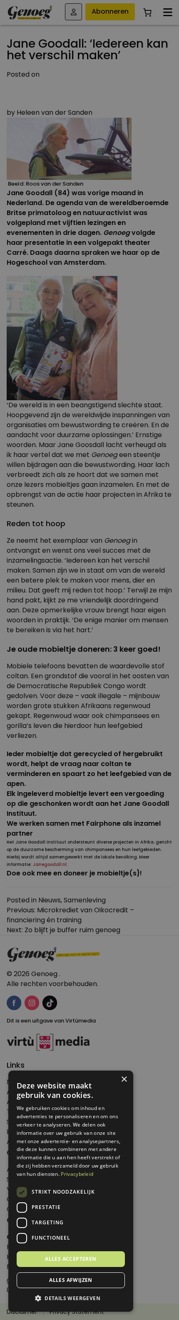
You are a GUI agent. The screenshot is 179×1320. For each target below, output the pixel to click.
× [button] (124, 1079)
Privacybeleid (77, 1173)
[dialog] (89, 660)
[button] (71, 1298)
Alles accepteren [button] (70, 1258)
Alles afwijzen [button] (70, 1280)
